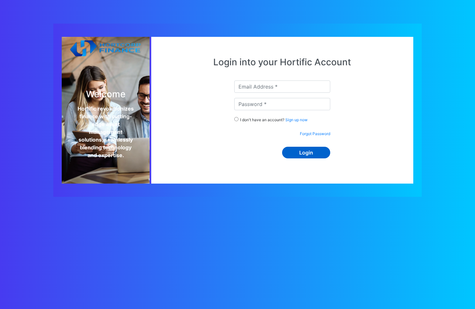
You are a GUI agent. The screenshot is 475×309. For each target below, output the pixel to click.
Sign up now (296, 119)
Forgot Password (315, 133)
